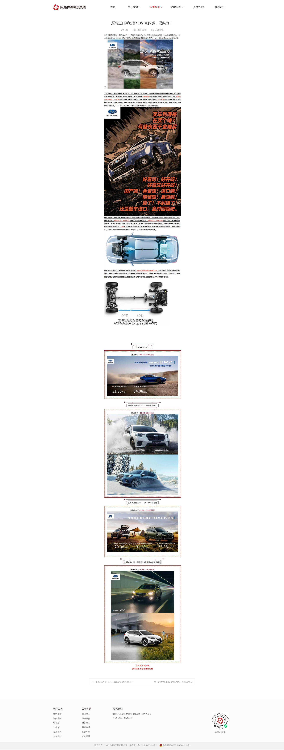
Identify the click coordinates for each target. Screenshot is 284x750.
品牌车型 (176, 7)
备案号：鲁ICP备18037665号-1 (143, 745)
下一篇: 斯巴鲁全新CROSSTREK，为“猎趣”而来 (173, 682)
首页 (113, 7)
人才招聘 (198, 7)
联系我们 (220, 7)
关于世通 (133, 7)
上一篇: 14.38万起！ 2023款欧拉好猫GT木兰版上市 (112, 682)
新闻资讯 (155, 7)
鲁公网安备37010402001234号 (176, 745)
